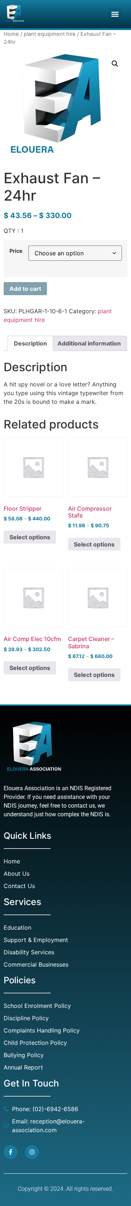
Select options (29, 537)
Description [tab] (30, 343)
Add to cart (25, 288)
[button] (115, 14)
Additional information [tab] (89, 343)
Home (11, 34)
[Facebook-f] (10, 1152)
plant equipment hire (50, 34)
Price (16, 251)
